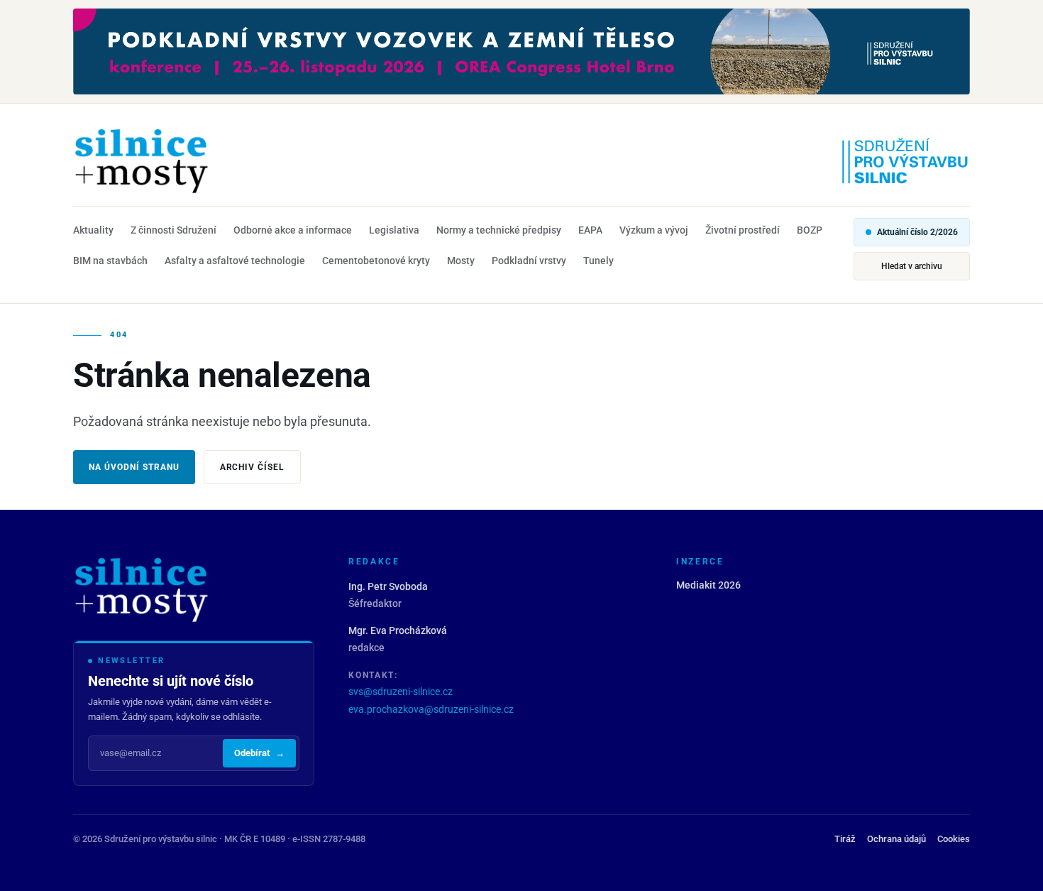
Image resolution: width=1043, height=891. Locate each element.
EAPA (590, 230)
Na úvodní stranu (134, 467)
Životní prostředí (742, 230)
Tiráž (845, 838)
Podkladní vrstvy (529, 260)
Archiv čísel (252, 467)
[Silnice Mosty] (141, 160)
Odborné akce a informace (292, 230)
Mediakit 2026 (708, 585)
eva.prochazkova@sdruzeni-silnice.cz (431, 709)
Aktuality (93, 230)
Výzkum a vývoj (653, 230)
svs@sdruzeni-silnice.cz (400, 691)
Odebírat (259, 753)
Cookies (953, 838)
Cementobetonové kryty (376, 260)
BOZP (809, 230)
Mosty (461, 260)
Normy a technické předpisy (498, 230)
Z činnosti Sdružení (173, 230)
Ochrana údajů (896, 838)
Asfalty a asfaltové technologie (235, 260)
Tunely (598, 260)
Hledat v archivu (911, 266)
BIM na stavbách (110, 260)
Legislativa (394, 230)
